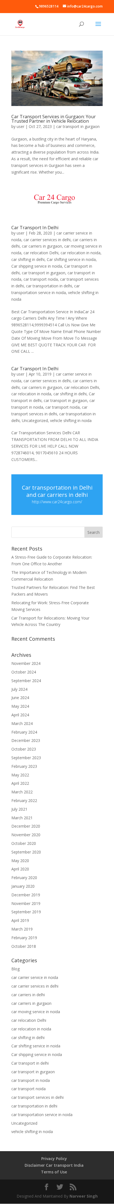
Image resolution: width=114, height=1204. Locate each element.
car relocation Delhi (41, 252)
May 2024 (20, 706)
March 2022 (22, 792)
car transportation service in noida (41, 1114)
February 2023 (24, 766)
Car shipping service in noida (36, 266)
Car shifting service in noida (71, 259)
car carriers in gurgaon (42, 246)
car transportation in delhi (49, 285)
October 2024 (23, 672)
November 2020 (25, 834)
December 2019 (25, 894)
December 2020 (25, 826)
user (20, 126)
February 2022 (24, 800)
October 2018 (23, 946)
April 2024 (20, 714)
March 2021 (22, 817)
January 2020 (23, 886)
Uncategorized (35, 420)
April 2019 (20, 920)
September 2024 (26, 680)
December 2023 (25, 740)
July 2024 (19, 689)
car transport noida (41, 279)
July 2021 (19, 809)
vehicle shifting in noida (71, 420)
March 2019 (22, 929)
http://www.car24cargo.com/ (57, 501)
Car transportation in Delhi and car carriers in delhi (57, 491)
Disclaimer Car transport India (54, 1165)
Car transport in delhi (30, 1063)
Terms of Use (54, 1172)
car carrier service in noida (34, 977)
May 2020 (20, 860)
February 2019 (24, 937)
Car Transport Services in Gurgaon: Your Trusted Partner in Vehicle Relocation (53, 119)
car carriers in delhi (28, 994)
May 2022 (20, 775)
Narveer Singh (83, 1196)
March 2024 (22, 723)
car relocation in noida (80, 252)
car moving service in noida (35, 1011)
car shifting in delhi (28, 259)
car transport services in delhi (37, 1097)
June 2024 (20, 697)
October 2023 (23, 749)
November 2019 (25, 903)
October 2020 (23, 843)
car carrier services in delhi (47, 239)
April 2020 (20, 869)
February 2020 (24, 877)
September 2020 (26, 852)
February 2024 (24, 732)
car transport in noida (30, 1080)
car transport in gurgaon (78, 126)
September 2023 (26, 757)
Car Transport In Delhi (34, 227)
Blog (15, 968)
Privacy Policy (54, 1158)
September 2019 (26, 911)
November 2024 (25, 663)
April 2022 (20, 783)
